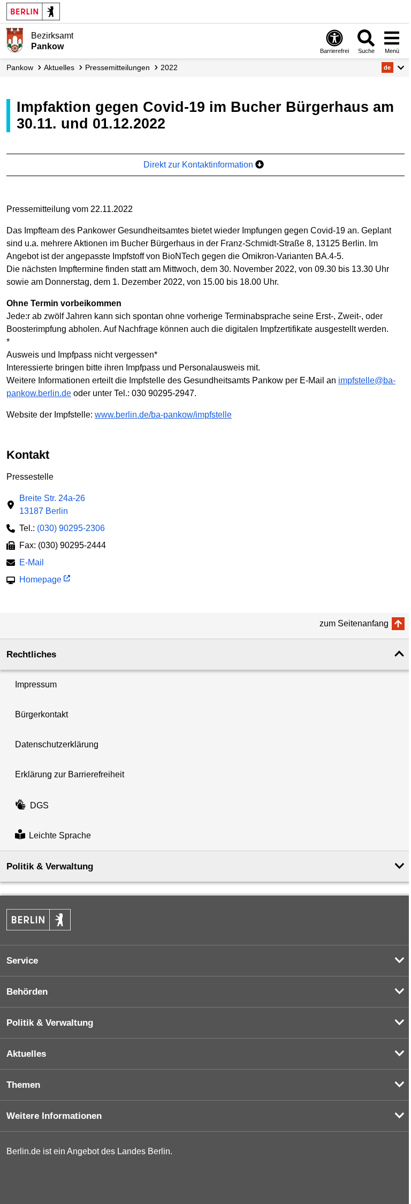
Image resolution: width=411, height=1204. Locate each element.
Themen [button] (23, 1085)
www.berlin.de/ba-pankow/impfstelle (163, 414)
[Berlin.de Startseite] (33, 11)
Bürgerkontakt (41, 714)
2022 (169, 67)
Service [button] (22, 961)
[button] (393, 67)
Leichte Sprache (60, 835)
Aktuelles (59, 67)
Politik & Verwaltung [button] (49, 866)
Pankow (19, 67)
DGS (39, 805)
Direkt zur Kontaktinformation (199, 164)
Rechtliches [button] (31, 654)
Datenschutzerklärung (56, 744)
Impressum (36, 684)
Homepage (40, 580)
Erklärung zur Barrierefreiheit (69, 774)
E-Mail (31, 563)
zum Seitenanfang (354, 623)
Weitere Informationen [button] (54, 1116)
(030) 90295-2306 (71, 528)
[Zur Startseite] (14, 40)
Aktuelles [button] (26, 1054)
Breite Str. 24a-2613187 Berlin (52, 505)
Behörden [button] (27, 992)
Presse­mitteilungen (117, 67)
